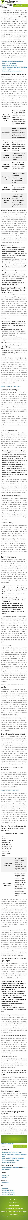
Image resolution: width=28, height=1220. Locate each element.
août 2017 (5, 1177)
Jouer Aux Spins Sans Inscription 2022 (13, 1158)
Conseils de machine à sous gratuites (12, 61)
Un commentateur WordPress (10, 1167)
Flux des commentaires (8, 1192)
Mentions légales (14, 1205)
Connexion (5, 1188)
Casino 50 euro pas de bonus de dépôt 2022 (14, 67)
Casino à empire (6, 69)
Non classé (5, 1182)
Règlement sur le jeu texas (9, 65)
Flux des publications (8, 1190)
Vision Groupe (14, 1200)
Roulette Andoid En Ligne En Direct (12, 1152)
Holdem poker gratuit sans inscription (12, 71)
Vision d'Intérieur (14, 1203)
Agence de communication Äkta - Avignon (17, 1216)
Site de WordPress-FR (8, 1194)
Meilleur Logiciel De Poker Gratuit (10, 386)
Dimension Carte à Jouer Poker (10, 790)
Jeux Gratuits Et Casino (8, 1162)
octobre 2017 (6, 1175)
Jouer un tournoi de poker (9, 63)
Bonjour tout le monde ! (7, 1143)
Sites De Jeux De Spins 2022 (10, 1160)
